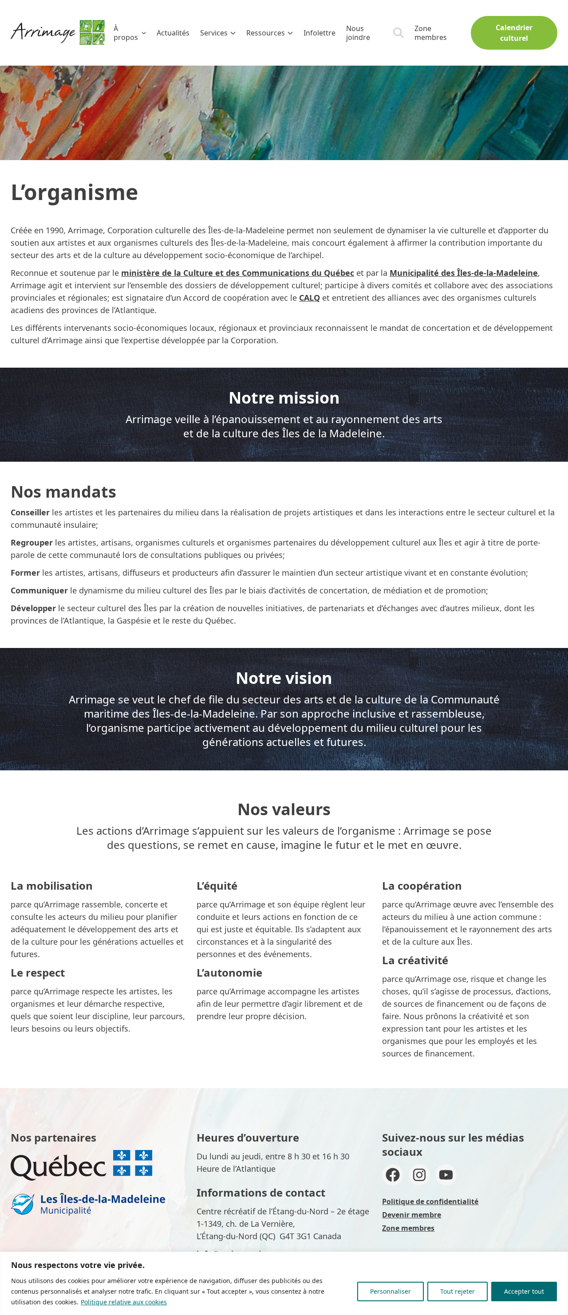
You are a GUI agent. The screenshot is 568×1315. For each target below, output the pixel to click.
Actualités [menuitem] (173, 33)
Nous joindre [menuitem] (358, 33)
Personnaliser (390, 1291)
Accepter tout (524, 1291)
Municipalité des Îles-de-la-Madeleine (464, 272)
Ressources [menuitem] (265, 33)
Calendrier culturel (514, 33)
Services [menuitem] (214, 33)
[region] (284, 1283)
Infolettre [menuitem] (319, 33)
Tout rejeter (457, 1291)
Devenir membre (411, 1215)
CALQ (309, 297)
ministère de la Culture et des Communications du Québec (237, 272)
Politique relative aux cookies (124, 1302)
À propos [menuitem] (126, 33)
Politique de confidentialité (430, 1201)
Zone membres (430, 33)
